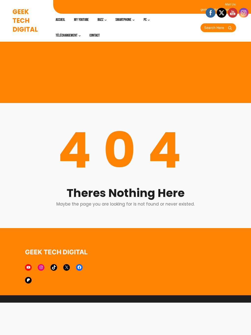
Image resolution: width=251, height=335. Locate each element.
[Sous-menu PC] (149, 20)
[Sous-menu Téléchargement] (79, 35)
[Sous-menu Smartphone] (133, 20)
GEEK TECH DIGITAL (25, 20)
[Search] (230, 28)
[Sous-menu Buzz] (105, 20)
